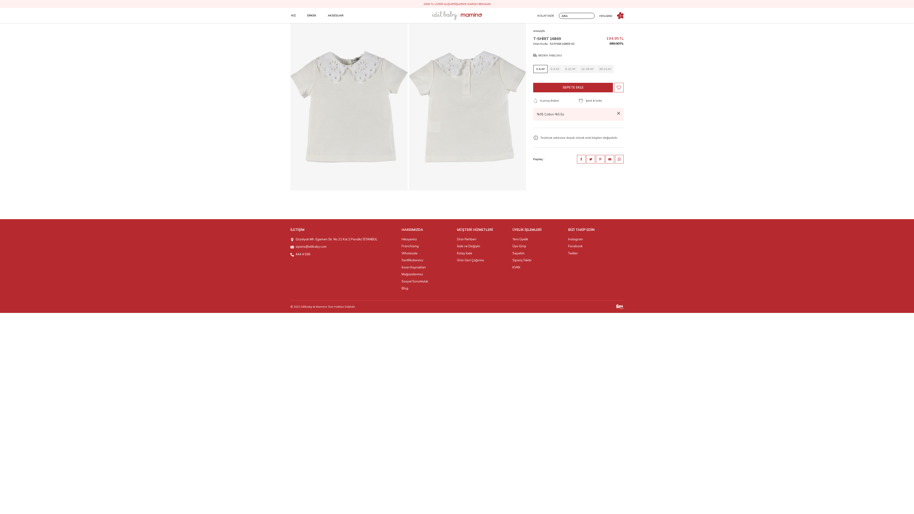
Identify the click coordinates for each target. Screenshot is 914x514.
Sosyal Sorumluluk (415, 281)
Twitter (573, 253)
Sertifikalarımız (412, 260)
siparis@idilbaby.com (311, 246)
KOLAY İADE (545, 15)
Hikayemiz (409, 239)
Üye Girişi (519, 246)
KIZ (293, 15)
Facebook (575, 246)
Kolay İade (464, 253)
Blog (405, 288)
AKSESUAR (335, 15)
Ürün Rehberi (466, 239)
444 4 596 (303, 254)
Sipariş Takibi (522, 260)
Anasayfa (539, 31)
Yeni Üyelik (520, 239)
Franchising (410, 246)
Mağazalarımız (412, 274)
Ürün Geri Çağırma (470, 260)
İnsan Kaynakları (414, 267)
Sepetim (518, 253)
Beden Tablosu (550, 55)
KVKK (516, 267)
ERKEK (311, 15)
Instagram (575, 239)
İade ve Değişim (468, 246)
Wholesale (409, 253)
